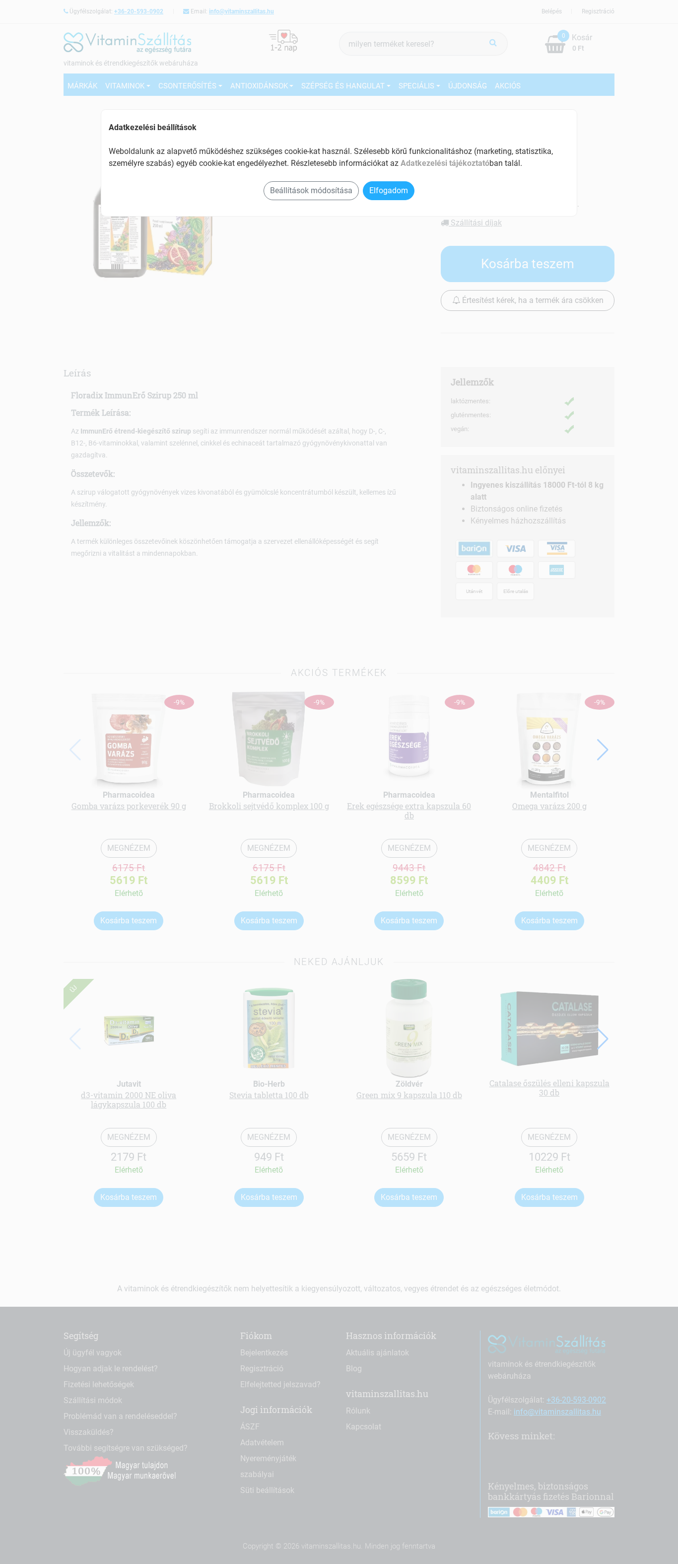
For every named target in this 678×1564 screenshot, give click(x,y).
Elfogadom (388, 190)
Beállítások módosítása (311, 190)
